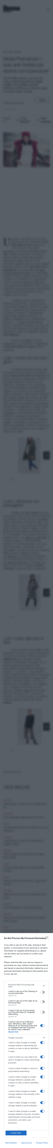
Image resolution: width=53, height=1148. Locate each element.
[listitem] (26, 986)
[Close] (47, 938)
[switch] (42, 992)
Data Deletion (11, 1143)
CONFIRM (16, 1133)
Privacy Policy (42, 1143)
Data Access (26, 1143)
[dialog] (26, 1040)
